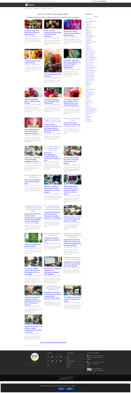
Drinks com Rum (89, 68)
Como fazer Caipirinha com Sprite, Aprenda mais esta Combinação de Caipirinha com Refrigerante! (72, 64)
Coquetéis (88, 40)
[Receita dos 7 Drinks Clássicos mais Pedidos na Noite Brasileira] (72, 28)
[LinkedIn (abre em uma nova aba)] (99, 1)
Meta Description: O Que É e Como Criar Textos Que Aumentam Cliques (72, 219)
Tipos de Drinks (89, 121)
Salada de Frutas (89, 113)
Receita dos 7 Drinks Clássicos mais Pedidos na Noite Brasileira (72, 33)
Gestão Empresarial (89, 89)
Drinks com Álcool (89, 51)
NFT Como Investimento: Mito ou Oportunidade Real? (33, 182)
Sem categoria (88, 116)
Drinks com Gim (89, 60)
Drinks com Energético (90, 59)
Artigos (87, 24)
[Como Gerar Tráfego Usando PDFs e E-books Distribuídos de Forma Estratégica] (33, 265)
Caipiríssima (88, 32)
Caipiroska (88, 33)
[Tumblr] (56, 361)
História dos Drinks (89, 92)
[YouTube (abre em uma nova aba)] (104, 1)
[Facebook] (52, 357)
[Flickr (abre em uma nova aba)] (102, 1)
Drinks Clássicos (89, 49)
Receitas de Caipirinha (90, 108)
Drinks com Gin (89, 62)
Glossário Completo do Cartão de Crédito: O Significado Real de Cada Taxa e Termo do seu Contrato (33, 301)
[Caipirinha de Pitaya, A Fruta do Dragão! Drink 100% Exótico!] (53, 96)
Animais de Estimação (90, 21)
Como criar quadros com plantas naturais (33, 245)
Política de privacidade (58, 376)
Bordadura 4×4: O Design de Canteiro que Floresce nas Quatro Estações (72, 264)
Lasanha (87, 97)
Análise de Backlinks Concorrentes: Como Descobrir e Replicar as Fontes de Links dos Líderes (71, 190)
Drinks (87, 48)
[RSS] (48, 365)
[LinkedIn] (60, 357)
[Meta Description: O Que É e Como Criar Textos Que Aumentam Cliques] (72, 214)
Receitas (87, 107)
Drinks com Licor (89, 65)
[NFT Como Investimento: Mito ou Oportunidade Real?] (33, 177)
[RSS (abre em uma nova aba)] (105, 1)
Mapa (68, 366)
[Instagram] (56, 357)
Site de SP (60, 377)
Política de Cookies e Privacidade (83, 385)
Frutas (87, 88)
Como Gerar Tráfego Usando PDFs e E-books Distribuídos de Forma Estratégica (32, 271)
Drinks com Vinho (89, 73)
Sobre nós (69, 364)
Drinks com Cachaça (90, 52)
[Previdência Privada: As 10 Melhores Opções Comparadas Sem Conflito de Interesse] (33, 323)
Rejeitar (69, 388)
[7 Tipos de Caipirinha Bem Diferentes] (53, 71)
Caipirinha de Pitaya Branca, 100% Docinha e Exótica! (32, 101)
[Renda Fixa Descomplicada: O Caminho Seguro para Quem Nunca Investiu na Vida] (53, 150)
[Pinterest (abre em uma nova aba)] (96, 1)
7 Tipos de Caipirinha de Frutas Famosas (32, 62)
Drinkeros (88, 46)
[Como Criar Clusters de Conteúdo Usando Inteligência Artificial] (33, 155)
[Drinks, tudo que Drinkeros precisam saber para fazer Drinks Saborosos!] (53, 28)
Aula (86, 25)
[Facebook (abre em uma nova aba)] (94, 1)
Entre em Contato (71, 361)
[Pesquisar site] (105, 8)
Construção (88, 38)
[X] (48, 357)
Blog (86, 29)
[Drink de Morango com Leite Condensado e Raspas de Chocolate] (33, 126)
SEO (86, 118)
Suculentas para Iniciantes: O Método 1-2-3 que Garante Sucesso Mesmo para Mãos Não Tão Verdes (52, 128)
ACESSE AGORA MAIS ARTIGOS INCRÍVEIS (53, 343)
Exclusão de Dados (73, 376)
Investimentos (88, 94)
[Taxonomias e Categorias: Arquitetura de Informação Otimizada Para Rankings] (53, 265)
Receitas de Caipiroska (90, 111)
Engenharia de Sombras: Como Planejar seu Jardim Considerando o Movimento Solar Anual (52, 295)
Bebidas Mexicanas (89, 27)
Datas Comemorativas (90, 41)
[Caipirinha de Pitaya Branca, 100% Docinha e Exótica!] (33, 96)
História (87, 91)
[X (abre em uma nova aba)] (93, 1)
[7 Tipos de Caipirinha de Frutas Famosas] (33, 58)
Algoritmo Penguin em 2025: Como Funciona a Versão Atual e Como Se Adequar (52, 189)
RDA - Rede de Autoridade (68, 379)
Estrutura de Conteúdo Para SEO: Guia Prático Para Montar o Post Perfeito (71, 160)
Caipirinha (88, 30)
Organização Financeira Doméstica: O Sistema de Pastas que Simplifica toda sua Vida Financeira (72, 242)
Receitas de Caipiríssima (90, 110)
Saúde (87, 115)
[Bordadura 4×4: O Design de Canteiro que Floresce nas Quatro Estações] (72, 259)
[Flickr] (52, 361)
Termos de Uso (66, 376)
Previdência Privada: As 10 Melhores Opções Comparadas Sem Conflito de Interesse (33, 329)
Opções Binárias (89, 102)
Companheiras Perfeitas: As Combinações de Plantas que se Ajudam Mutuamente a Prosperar (52, 215)
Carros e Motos (89, 35)
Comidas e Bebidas (89, 37)
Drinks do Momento (90, 76)
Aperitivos (88, 22)
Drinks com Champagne (90, 57)
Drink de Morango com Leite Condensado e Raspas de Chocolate (32, 131)
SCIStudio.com (65, 377)
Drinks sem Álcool (89, 80)
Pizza (87, 103)
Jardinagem (88, 95)
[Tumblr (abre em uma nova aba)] (101, 1)
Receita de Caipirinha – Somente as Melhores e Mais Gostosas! (32, 32)
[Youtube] (60, 361)
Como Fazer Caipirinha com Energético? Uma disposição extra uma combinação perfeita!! (71, 102)
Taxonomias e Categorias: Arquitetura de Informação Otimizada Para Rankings (52, 271)
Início (68, 356)
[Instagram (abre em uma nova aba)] (98, 1)
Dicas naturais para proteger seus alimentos (72, 124)
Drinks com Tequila (89, 72)
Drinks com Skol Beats (90, 70)
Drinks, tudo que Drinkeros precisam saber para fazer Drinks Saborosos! (52, 33)
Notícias (87, 100)
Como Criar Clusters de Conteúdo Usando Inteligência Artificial (32, 159)
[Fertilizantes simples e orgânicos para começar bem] (53, 235)
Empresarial (88, 83)
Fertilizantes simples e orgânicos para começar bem (52, 240)
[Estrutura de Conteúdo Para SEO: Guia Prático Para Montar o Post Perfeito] (72, 155)
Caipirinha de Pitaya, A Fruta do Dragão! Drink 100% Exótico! (51, 101)
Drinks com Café (89, 54)
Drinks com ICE (89, 64)
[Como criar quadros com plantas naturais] (33, 241)
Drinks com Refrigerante (90, 67)
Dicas (87, 44)
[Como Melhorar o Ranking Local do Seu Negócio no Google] (72, 294)
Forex (87, 86)
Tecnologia (88, 119)
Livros (87, 99)
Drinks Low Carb (89, 78)
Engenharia (88, 84)
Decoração (88, 43)
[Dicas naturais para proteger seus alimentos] (72, 120)
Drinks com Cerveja (89, 56)
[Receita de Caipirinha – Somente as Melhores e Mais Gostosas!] (33, 28)
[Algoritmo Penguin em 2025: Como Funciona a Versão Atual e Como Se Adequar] (53, 183)
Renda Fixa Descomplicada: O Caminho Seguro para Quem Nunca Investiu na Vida (52, 156)
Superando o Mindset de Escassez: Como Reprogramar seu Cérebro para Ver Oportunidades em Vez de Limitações (33, 217)
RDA (86, 105)
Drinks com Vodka (89, 75)
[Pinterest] (48, 361)
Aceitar (61, 388)
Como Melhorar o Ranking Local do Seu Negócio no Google (72, 299)
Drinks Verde (88, 81)
